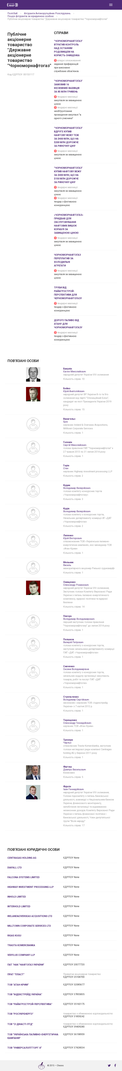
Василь (68, 564)
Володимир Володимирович (78, 617)
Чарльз (68, 741)
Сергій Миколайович (74, 443)
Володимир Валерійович (76, 486)
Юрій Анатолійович (73, 390)
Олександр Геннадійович (77, 721)
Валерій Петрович (73, 641)
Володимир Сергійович (76, 698)
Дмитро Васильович (74, 768)
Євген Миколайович (74, 370)
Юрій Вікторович (72, 537)
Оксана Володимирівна (76, 668)
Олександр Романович (76, 583)
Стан (66, 467)
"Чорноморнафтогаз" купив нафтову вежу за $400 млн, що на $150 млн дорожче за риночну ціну (68, 175)
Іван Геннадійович (73, 788)
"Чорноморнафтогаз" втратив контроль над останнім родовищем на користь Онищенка (68, 48)
